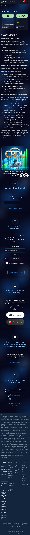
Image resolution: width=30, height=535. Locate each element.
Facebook (24, 467)
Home (2, 6)
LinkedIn (24, 472)
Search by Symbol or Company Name (15, 198)
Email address (15, 246)
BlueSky (24, 474)
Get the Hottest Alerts (16, 272)
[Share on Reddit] (21, 176)
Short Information (11, 480)
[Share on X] (17, 176)
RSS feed (24, 465)
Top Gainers (11, 483)
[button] (20, 2)
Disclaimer (17, 473)
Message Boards (10, 476)
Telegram (24, 476)
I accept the (16, 263)
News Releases (10, 470)
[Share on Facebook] (24, 176)
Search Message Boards (15, 208)
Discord (24, 478)
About (9, 465)
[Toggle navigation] (27, 2)
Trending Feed (10, 490)
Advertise (3, 479)
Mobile (15, 255)
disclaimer (3, 455)
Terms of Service (17, 466)
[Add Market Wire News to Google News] (27, 176)
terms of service (19, 263)
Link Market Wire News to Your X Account (15, 404)
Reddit (23, 480)
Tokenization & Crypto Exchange (4, 517)
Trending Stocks (16, 399)
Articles (10, 473)
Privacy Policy (17, 469)
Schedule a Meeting (15, 362)
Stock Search (11, 467)
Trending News (9, 11)
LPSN (8, 20)
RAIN (22, 20)
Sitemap (10, 493)
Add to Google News (25, 483)
